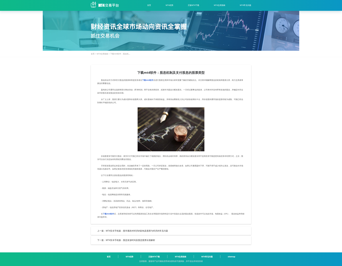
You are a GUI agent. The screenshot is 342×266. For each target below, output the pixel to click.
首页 (149, 5)
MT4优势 (169, 5)
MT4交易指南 (219, 5)
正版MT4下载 (193, 5)
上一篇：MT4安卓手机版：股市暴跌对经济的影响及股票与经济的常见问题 (132, 230)
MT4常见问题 (245, 5)
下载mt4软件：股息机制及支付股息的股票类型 (120, 53)
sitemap (231, 256)
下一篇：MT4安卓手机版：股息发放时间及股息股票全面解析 (126, 240)
